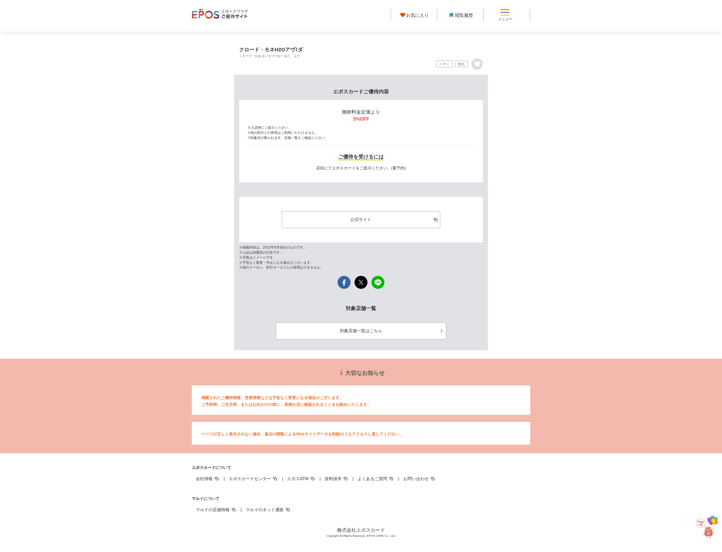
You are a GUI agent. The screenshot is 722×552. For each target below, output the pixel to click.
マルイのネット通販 (265, 509)
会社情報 (205, 478)
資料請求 (334, 478)
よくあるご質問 (373, 478)
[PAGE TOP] (705, 526)
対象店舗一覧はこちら (361, 330)
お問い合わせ (416, 478)
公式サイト (360, 219)
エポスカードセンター (250, 478)
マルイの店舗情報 (213, 509)
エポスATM (298, 478)
